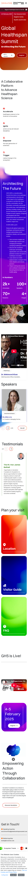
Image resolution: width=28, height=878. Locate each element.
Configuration (4, 875)
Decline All (21, 875)
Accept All (13, 875)
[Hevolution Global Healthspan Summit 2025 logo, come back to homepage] (12, 3)
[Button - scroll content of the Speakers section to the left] (3, 428)
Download (8, 589)
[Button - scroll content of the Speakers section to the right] (8, 428)
